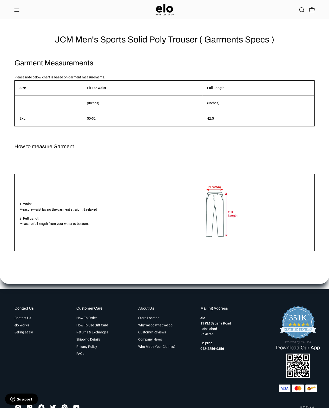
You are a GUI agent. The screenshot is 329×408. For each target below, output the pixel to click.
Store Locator (148, 318)
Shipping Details (88, 339)
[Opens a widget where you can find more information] (21, 400)
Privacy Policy (86, 347)
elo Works (21, 325)
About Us (146, 308)
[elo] (164, 10)
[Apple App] (298, 376)
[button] (302, 10)
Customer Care (89, 308)
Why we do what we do (155, 325)
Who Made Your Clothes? (157, 347)
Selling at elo (23, 332)
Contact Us (24, 308)
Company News (150, 339)
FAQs (80, 354)
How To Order (86, 318)
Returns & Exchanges (92, 332)
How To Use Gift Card (92, 325)
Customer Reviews (152, 332)
